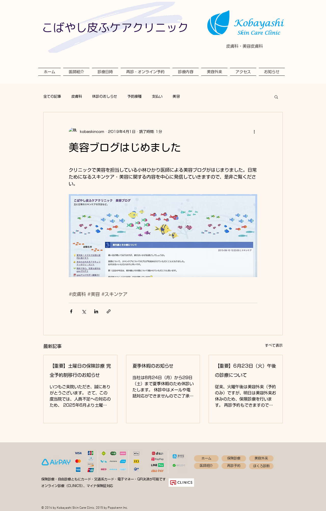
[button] (276, 97)
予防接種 (134, 96)
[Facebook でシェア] (71, 311)
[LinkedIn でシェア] (96, 311)
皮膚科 (76, 96)
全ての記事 (52, 96)
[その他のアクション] (254, 132)
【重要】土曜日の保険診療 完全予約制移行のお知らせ (80, 370)
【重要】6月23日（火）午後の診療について (245, 370)
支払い (157, 96)
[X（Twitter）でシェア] (83, 311)
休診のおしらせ (104, 96)
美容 (176, 96)
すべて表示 (274, 345)
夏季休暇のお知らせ (152, 366)
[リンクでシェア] (108, 311)
